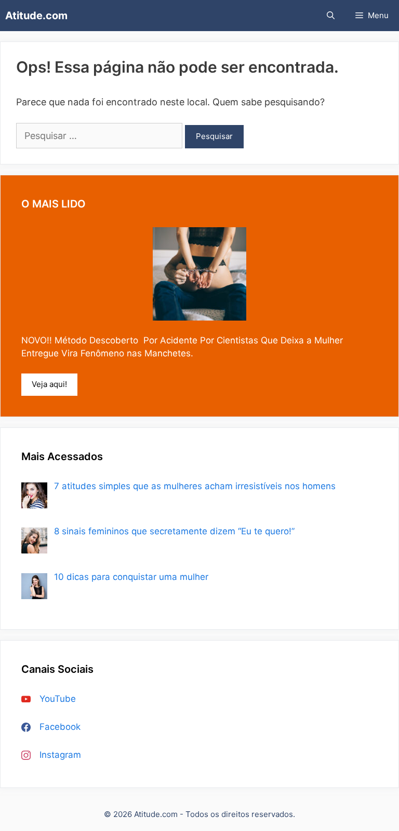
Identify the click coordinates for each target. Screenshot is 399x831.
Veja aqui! (49, 384)
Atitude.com (36, 15)
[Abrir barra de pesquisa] (330, 15)
